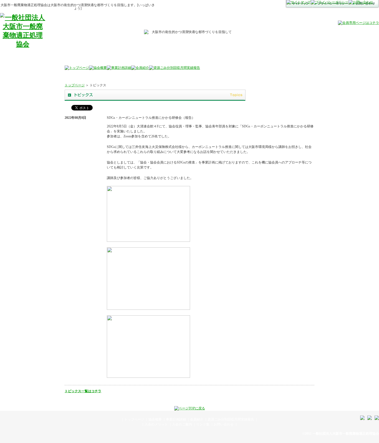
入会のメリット (156, 424)
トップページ (75, 85)
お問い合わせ (224, 424)
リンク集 (202, 424)
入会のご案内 (182, 424)
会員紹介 (196, 419)
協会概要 (155, 419)
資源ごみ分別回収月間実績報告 (231, 419)
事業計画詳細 (176, 419)
